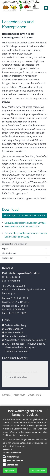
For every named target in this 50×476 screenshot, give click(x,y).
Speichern (9, 470)
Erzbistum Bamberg (15, 325)
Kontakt (6, 394)
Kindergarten (7, 258)
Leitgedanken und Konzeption (14, 244)
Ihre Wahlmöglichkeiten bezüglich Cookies (25, 412)
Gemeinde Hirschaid (16, 336)
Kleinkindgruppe (9, 253)
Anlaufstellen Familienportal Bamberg (25, 339)
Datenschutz (34, 394)
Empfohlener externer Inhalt (21, 372)
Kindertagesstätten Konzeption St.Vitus (24, 215)
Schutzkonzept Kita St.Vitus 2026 (22, 226)
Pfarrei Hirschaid (14, 332)
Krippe (5, 248)
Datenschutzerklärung (12, 452)
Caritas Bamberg (14, 328)
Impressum (19, 394)
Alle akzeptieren (38, 470)
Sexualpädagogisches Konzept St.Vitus (25, 222)
